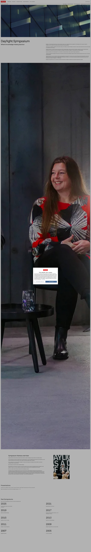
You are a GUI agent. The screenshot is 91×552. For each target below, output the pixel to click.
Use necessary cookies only (40, 281)
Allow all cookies (51, 281)
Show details (43, 279)
